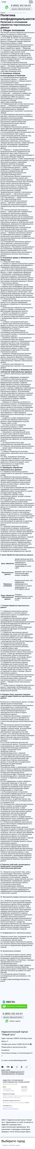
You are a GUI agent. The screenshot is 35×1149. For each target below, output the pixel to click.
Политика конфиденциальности (12, 1072)
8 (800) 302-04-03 (21, 5)
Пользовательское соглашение (12, 1074)
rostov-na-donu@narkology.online (15, 1060)
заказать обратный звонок (20, 9)
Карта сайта (5, 1070)
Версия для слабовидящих (16, 1006)
